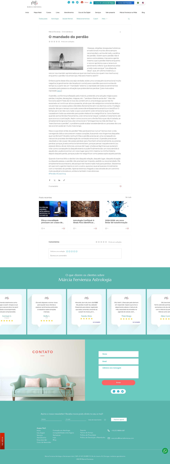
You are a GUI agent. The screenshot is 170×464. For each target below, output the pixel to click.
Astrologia (55, 19)
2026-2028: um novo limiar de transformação (116, 221)
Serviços (40, 435)
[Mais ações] (120, 32)
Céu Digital (41, 433)
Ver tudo (128, 197)
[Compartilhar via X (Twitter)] (54, 180)
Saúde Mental (68, 19)
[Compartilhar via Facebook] (50, 180)
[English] (143, 2)
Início (39, 430)
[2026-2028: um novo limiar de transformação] (117, 209)
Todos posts (43, 19)
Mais (103, 19)
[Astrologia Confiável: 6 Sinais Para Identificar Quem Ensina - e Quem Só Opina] (85, 209)
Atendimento (41, 438)
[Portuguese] (137, 2)
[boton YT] (122, 391)
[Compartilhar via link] (64, 180)
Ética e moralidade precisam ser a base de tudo (51, 221)
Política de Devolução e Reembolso (92, 437)
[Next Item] (166, 312)
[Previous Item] (3, 312)
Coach (95, 19)
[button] (91, 2)
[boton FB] (73, 2)
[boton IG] (68, 2)
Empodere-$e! (42, 440)
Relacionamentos (83, 19)
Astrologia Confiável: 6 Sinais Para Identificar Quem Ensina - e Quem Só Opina (83, 221)
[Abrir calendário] (105, 420)
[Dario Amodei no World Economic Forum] (53, 209)
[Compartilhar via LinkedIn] (59, 180)
